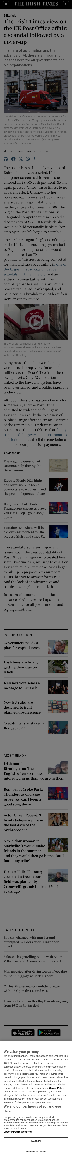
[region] (36, 1099)
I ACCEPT (36, 1141)
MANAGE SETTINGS (36, 1151)
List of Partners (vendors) (18, 1131)
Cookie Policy (56, 1088)
